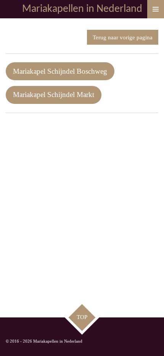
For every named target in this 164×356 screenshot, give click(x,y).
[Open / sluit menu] (155, 9)
